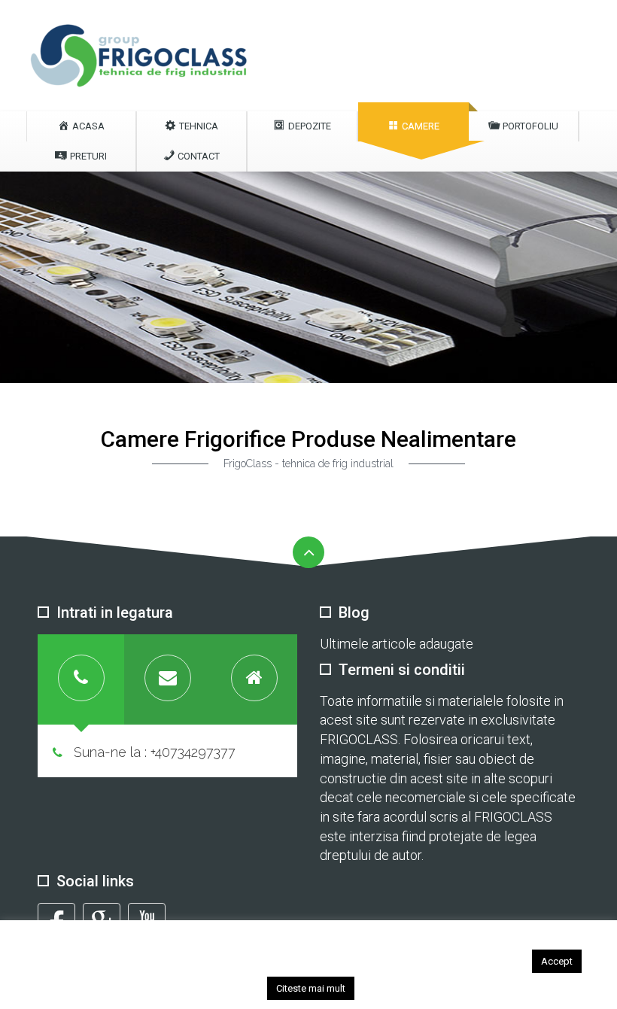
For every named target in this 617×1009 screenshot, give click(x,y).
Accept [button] (557, 961)
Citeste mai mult (310, 988)
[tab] (81, 679)
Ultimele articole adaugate (396, 644)
